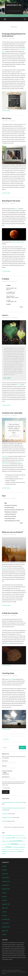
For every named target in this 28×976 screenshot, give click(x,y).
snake (8, 851)
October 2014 (5, 923)
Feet (4, 496)
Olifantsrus (24, 844)
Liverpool (15, 841)
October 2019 (5, 885)
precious (6, 849)
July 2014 (4, 934)
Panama (8, 847)
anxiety (3, 835)
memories (5, 844)
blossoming (13, 835)
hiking (24, 837)
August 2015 (5, 908)
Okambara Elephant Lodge (17, 242)
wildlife (3, 853)
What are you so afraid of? (12, 532)
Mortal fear (6, 118)
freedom (19, 837)
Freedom (5, 279)
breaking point (17, 835)
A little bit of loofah (10, 613)
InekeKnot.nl (14, 5)
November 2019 (6, 881)
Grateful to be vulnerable (12, 413)
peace (13, 847)
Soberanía (12, 851)
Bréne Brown (5, 456)
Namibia (10, 679)
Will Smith (7, 378)
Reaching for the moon (11, 201)
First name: (5, 760)
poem (3, 849)
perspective (22, 847)
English (5, 772)
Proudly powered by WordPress (11, 970)
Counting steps (8, 673)
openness (3, 847)
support (15, 851)
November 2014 (6, 919)
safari (23, 849)
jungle (6, 841)
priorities (9, 849)
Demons (7, 643)
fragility (16, 837)
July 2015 (4, 911)
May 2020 (4, 870)
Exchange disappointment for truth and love (14, 35)
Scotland (4, 851)
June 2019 (4, 896)
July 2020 (4, 866)
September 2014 (6, 927)
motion (9, 844)
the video (18, 384)
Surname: (4, 765)
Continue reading (6, 110)
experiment (9, 837)
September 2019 (6, 889)
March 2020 (5, 873)
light (10, 841)
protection (13, 849)
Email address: (6, 776)
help (22, 837)
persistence (16, 847)
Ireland (3, 841)
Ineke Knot (11, 38)
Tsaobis (19, 851)
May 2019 (4, 900)
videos (23, 851)
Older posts (5, 739)
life (8, 841)
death (3, 837)
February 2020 (5, 877)
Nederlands (6, 774)
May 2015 (4, 915)
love (20, 840)
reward (21, 849)
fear (13, 838)
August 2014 (5, 930)
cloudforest (22, 835)
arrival (6, 835)
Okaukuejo (20, 844)
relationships (17, 849)
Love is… (5, 315)
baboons (9, 835)
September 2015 (6, 904)
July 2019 (4, 892)
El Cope (5, 837)
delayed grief (5, 568)
